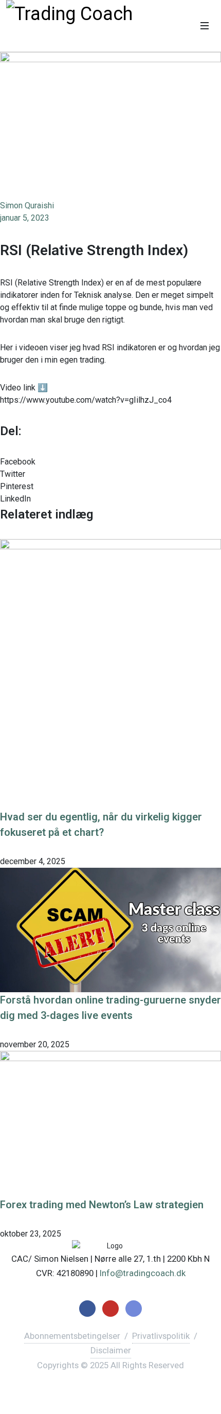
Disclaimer (110, 1350)
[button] (110, 462)
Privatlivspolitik (161, 1336)
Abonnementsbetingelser (72, 1336)
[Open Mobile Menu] (204, 26)
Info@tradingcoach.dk (143, 1273)
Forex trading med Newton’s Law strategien (102, 1204)
